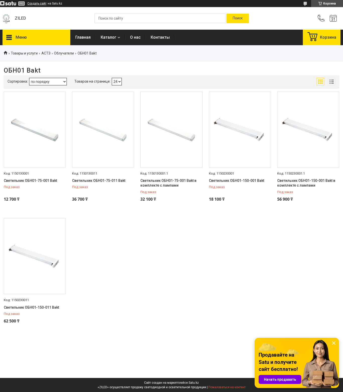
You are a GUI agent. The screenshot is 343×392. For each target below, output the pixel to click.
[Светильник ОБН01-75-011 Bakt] (103, 129)
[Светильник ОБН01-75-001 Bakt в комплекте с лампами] (171, 129)
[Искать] (237, 18)
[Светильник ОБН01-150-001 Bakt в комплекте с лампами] (308, 129)
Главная (83, 37)
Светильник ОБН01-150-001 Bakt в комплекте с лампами (306, 183)
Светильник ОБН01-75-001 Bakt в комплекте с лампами (168, 183)
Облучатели (64, 53)
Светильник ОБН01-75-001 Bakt (30, 181)
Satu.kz (194, 382)
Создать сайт (36, 3)
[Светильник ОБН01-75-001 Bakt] (35, 129)
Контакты (160, 37)
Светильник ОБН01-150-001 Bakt (236, 181)
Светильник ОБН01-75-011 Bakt (98, 181)
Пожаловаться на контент (227, 387)
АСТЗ (45, 53)
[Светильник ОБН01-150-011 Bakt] (35, 256)
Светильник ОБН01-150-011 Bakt (31, 307)
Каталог (108, 37)
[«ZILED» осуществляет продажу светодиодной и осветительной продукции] (6, 18)
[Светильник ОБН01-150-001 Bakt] (240, 129)
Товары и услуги (24, 53)
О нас (135, 37)
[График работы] (333, 18)
